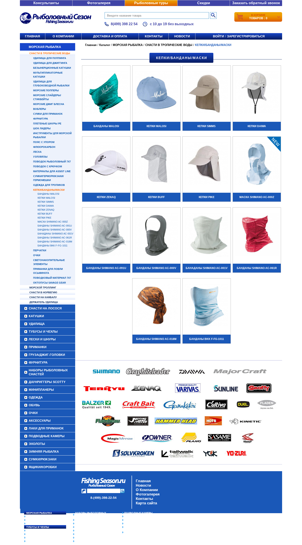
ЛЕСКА (37, 152)
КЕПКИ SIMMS (46, 201)
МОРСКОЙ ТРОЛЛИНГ (42, 287)
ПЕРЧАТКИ (39, 250)
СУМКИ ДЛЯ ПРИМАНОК (48, 113)
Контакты (153, 36)
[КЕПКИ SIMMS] (207, 93)
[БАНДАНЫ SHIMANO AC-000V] (156, 235)
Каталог (104, 45)
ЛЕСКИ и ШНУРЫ (42, 339)
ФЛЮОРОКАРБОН (44, 147)
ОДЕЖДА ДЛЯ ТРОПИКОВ (49, 185)
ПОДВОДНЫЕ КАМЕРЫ (47, 436)
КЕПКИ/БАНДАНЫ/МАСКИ (49, 190)
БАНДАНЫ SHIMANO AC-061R (55, 237)
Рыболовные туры (151, 3)
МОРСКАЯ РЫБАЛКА (45, 47)
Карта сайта (146, 503)
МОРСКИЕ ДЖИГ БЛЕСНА (48, 104)
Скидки (203, 3)
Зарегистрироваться (246, 36)
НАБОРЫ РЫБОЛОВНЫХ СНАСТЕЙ (48, 372)
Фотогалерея (98, 3)
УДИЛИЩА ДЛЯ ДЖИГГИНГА (50, 63)
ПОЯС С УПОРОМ (43, 142)
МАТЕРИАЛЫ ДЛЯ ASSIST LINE (52, 171)
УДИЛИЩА (37, 324)
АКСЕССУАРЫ (40, 420)
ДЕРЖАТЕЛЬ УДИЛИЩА (43, 302)
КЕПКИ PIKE (44, 217)
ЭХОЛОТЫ (37, 444)
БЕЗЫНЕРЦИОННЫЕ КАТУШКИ (52, 68)
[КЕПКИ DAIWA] (257, 93)
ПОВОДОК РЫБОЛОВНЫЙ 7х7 (52, 161)
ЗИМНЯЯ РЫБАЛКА (44, 451)
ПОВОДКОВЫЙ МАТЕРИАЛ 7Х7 (52, 277)
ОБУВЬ (34, 405)
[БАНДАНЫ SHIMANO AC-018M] (156, 306)
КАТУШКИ (36, 316)
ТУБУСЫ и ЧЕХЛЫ (43, 331)
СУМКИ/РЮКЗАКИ (42, 459)
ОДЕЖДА (36, 397)
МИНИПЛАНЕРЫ (41, 389)
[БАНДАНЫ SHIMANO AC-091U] (106, 235)
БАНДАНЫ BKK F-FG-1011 (52, 245)
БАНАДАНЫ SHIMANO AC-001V (55, 233)
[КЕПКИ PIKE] (207, 164)
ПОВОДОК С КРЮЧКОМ (47, 166)
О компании (63, 36)
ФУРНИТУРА (40, 118)
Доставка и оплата (110, 36)
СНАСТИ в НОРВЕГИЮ (43, 292)
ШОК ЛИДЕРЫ (42, 128)
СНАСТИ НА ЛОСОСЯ (45, 308)
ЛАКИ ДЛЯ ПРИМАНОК (46, 428)
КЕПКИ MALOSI (46, 197)
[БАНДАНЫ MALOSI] (106, 93)
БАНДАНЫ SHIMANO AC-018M (55, 241)
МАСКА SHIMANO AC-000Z (53, 221)
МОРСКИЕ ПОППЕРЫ (46, 90)
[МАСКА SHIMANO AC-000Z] (257, 164)
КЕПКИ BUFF (45, 213)
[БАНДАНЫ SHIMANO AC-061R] (257, 235)
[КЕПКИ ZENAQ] (106, 164)
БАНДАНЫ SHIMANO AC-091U (55, 225)
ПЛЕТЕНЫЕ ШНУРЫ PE (47, 123)
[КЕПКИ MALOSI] (156, 93)
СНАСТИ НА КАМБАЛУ (43, 297)
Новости (182, 36)
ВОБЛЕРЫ (39, 109)
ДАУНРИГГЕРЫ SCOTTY (47, 382)
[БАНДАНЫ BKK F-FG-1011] (207, 306)
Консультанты (46, 3)
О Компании (147, 490)
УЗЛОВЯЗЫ (40, 156)
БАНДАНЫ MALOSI (48, 193)
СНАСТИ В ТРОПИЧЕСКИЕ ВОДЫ (49, 53)
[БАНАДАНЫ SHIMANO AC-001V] (207, 235)
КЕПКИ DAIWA (46, 205)
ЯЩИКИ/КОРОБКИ (43, 467)
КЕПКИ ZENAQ (46, 209)
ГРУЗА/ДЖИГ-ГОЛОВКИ (47, 354)
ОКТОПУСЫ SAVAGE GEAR (49, 282)
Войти (218, 36)
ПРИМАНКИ (37, 347)
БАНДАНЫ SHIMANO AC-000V (55, 229)
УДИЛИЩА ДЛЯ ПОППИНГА (49, 58)
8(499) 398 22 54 (124, 24)
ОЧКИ (36, 255)
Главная (32, 36)
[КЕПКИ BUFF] (156, 164)
